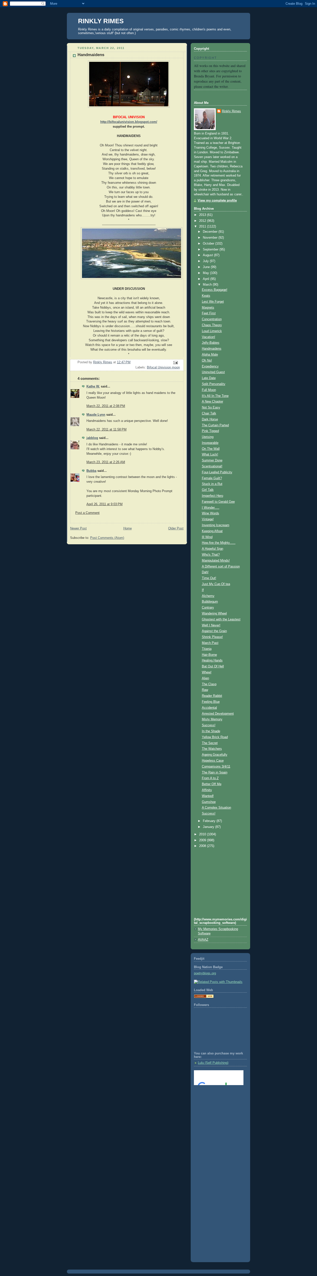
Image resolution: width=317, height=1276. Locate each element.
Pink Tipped (210, 431)
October (209, 243)
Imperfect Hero (212, 496)
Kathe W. (93, 386)
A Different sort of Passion (221, 566)
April (206, 279)
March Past (210, 643)
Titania (206, 649)
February (209, 821)
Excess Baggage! (214, 290)
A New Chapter (212, 401)
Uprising (207, 437)
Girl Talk (208, 490)
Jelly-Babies (210, 342)
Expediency (210, 366)
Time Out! (209, 578)
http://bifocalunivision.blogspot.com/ (128, 122)
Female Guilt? (212, 478)
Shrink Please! (212, 637)
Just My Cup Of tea (216, 584)
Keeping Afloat (212, 531)
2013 (203, 215)
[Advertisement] (216, 1109)
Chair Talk (209, 413)
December (210, 231)
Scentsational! (212, 466)
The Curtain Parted (215, 425)
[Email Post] (175, 362)
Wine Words (210, 513)
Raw (205, 690)
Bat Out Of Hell (213, 666)
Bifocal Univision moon (163, 367)
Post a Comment (87, 513)
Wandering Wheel (214, 613)
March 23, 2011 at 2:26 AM (105, 462)
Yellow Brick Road (215, 737)
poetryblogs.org (205, 973)
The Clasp (209, 684)
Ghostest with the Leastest (221, 619)
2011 (203, 226)
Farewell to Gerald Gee (218, 501)
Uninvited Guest (213, 372)
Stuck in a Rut (212, 484)
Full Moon (209, 390)
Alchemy (208, 596)
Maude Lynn (95, 414)
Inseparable (210, 443)
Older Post (176, 528)
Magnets (208, 307)
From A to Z (210, 778)
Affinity (207, 790)
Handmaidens (211, 348)
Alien (205, 678)
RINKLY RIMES (101, 21)
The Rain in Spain (214, 772)
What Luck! (210, 454)
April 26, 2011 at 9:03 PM (104, 504)
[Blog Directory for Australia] (204, 997)
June (207, 267)
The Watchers (212, 749)
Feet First (209, 313)
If (203, 590)
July (206, 261)
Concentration (212, 319)
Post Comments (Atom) (107, 538)
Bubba (91, 471)
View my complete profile (217, 200)
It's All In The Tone (215, 396)
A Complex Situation (216, 807)
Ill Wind (207, 537)
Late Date (209, 378)
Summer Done (212, 460)
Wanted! (208, 796)
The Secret (210, 743)
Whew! (206, 672)
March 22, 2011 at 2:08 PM (105, 406)
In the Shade (211, 731)
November (210, 237)
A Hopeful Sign (212, 548)
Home (127, 528)
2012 (203, 221)
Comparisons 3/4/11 (216, 766)
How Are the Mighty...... (219, 543)
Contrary (208, 607)
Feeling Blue (211, 702)
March (208, 284)
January (209, 827)
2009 (203, 840)
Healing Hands (212, 660)
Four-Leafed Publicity (217, 472)
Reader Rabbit (212, 696)
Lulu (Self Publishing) (213, 1063)
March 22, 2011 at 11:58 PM (106, 429)
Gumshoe (209, 802)
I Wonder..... (210, 507)
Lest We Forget (213, 301)
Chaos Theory (212, 325)
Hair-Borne (209, 655)
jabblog (92, 438)
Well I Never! (211, 625)
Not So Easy (211, 407)
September (211, 249)
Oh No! (207, 360)
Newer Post (78, 528)
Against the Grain (214, 631)
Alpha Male (210, 354)
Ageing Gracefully (214, 754)
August (208, 255)
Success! (208, 725)
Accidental (209, 707)
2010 (203, 834)
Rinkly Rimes (231, 111)
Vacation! (208, 337)
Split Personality (213, 384)
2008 (203, 846)
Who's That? (211, 554)
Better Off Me (211, 784)
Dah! (205, 572)
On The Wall (211, 449)
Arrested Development (218, 713)
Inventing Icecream (215, 525)
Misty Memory (212, 719)
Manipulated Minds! (216, 560)
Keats (206, 295)
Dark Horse (210, 419)
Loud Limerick (212, 331)
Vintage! (208, 519)
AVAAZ (203, 939)
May (206, 273)
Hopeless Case (213, 760)
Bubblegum (210, 601)
